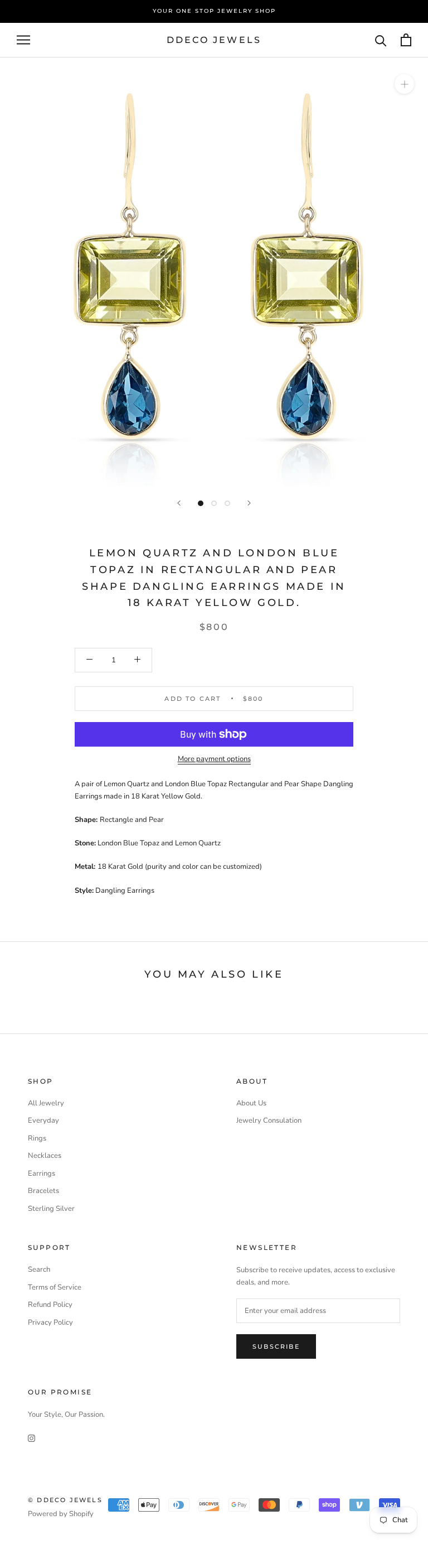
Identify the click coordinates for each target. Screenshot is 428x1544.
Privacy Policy (50, 1322)
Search (39, 1269)
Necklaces (44, 1156)
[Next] (249, 503)
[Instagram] (31, 1438)
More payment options (214, 759)
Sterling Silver (51, 1209)
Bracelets (43, 1191)
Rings (37, 1138)
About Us (251, 1103)
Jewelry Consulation (268, 1120)
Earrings (41, 1173)
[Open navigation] (23, 40)
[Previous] (179, 503)
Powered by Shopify (61, 1514)
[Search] (381, 40)
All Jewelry (46, 1103)
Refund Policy (50, 1305)
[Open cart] (406, 39)
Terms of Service (54, 1287)
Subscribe (276, 1346)
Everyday (43, 1120)
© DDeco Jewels (65, 1500)
